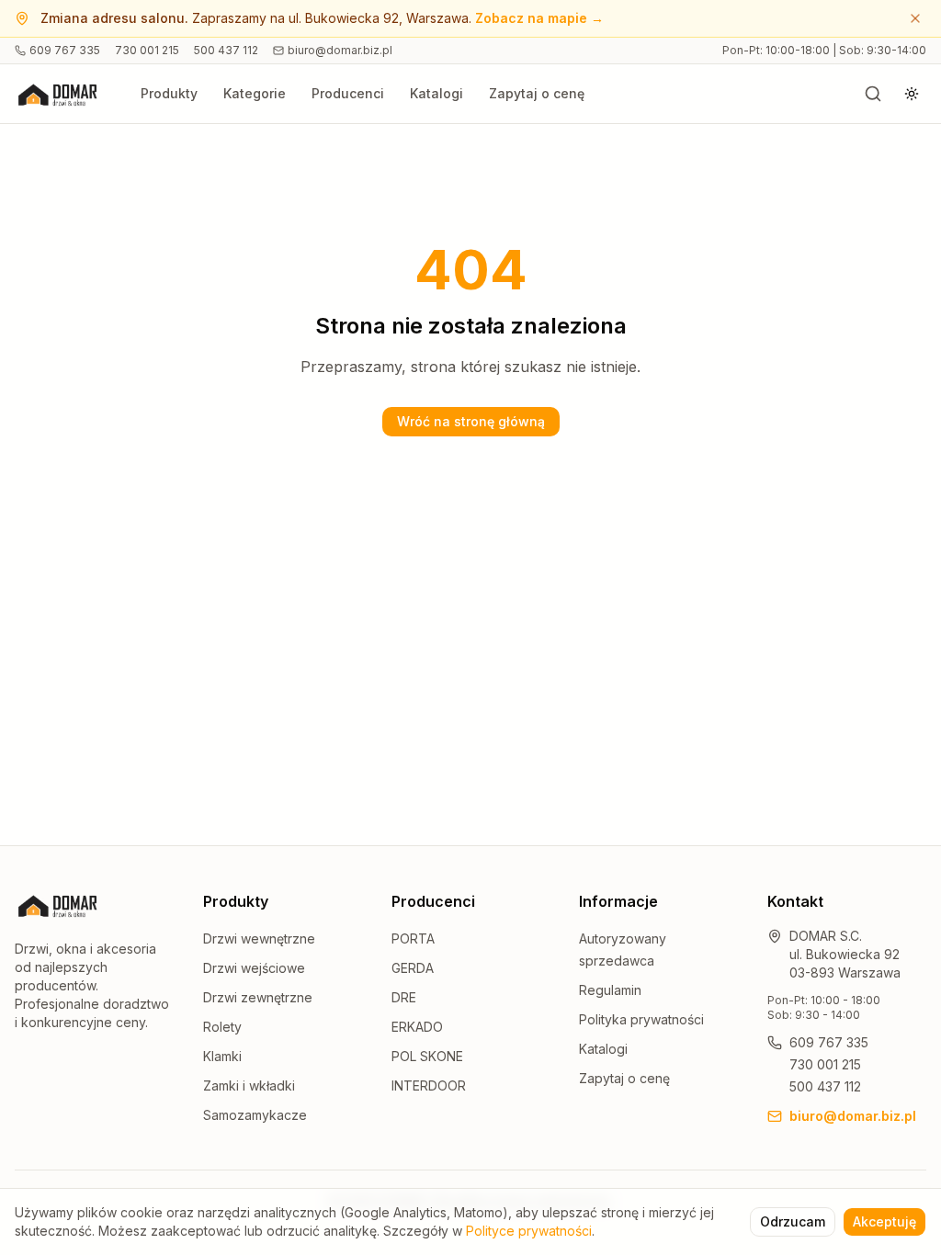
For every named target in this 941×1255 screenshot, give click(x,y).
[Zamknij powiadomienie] (915, 18)
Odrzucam (792, 1221)
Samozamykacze (255, 1115)
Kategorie (254, 93)
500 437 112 (226, 50)
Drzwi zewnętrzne (257, 997)
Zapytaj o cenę (536, 93)
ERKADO (417, 1027)
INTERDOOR (428, 1085)
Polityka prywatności (641, 1019)
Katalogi (436, 93)
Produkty (169, 93)
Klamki (222, 1056)
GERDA (412, 968)
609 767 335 (64, 50)
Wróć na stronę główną (471, 421)
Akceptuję (884, 1221)
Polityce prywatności (529, 1230)
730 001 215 (147, 50)
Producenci (348, 93)
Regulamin (610, 990)
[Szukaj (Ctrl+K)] (873, 93)
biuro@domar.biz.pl (340, 50)
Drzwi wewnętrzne (259, 938)
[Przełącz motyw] (911, 93)
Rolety (222, 1027)
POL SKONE (427, 1056)
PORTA (413, 938)
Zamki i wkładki (249, 1085)
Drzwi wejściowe (254, 968)
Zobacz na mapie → (539, 18)
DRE (403, 997)
